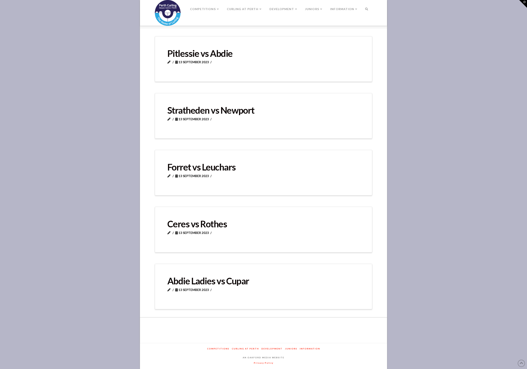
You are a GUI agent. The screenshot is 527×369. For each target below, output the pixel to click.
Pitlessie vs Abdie (199, 53)
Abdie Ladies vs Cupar (208, 281)
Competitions (218, 348)
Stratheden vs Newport (210, 110)
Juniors (291, 348)
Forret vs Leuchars (201, 167)
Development (271, 348)
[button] (523, 4)
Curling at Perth (245, 348)
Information (310, 348)
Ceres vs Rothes (197, 223)
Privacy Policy (263, 363)
